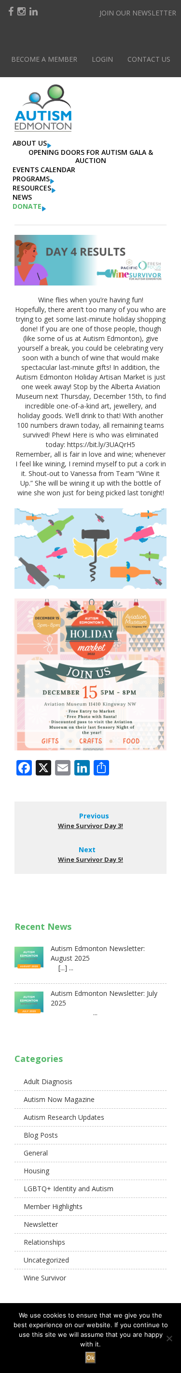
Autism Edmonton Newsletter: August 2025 (98, 953)
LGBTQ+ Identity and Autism (68, 1188)
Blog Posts (41, 1135)
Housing (36, 1170)
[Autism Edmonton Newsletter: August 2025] (28, 961)
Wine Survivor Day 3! (90, 825)
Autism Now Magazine (59, 1099)
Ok (90, 1357)
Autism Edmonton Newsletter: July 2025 (104, 998)
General (36, 1152)
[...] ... (62, 967)
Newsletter (41, 1224)
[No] (169, 1338)
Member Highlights (53, 1206)
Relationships (44, 1242)
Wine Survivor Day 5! (90, 859)
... (74, 1012)
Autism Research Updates (64, 1117)
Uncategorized (46, 1259)
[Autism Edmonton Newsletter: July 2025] (28, 1006)
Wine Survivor (45, 1277)
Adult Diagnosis (48, 1081)
